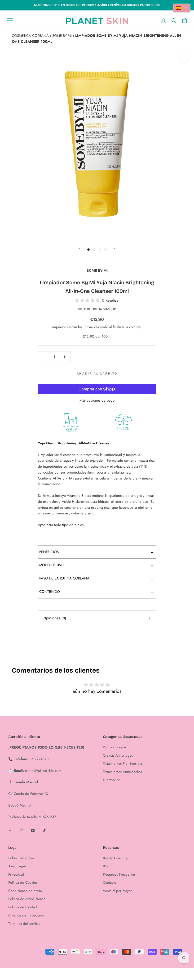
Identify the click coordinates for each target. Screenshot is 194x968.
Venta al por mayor (117, 890)
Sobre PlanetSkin (21, 858)
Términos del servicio (24, 923)
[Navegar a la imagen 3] (100, 249)
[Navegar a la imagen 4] (105, 249)
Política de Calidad (22, 907)
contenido (96, 591)
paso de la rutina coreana (96, 578)
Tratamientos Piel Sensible (122, 763)
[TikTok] (44, 830)
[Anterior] (79, 249)
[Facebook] (10, 830)
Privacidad (16, 874)
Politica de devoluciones (26, 899)
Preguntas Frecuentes (119, 874)
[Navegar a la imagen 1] (88, 249)
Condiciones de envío (25, 890)
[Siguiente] (114, 249)
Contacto (109, 882)
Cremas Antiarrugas (118, 755)
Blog (106, 866)
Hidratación (111, 780)
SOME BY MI (62, 35)
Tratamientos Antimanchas (122, 771)
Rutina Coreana (114, 747)
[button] (181, 8)
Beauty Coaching (115, 858)
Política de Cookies (22, 882)
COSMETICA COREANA (30, 35)
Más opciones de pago (97, 400)
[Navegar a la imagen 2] (94, 249)
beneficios (96, 552)
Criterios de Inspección (26, 915)
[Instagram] (21, 830)
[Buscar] (174, 20)
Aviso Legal (17, 866)
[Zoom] (184, 58)
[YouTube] (33, 830)
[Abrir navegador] (10, 20)
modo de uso (96, 565)
